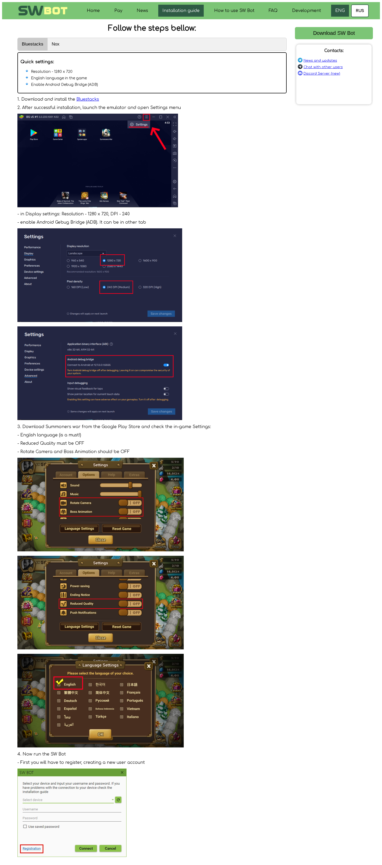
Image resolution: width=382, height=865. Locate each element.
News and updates (320, 60)
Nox (56, 44)
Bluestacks (32, 44)
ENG (340, 10)
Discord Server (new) (322, 73)
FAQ (273, 10)
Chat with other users (323, 67)
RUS (360, 11)
